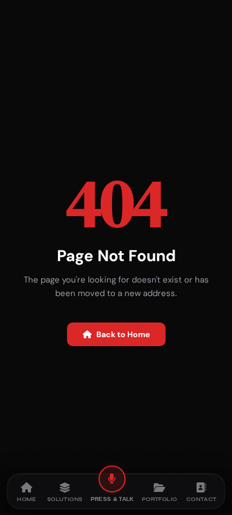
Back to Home (123, 334)
